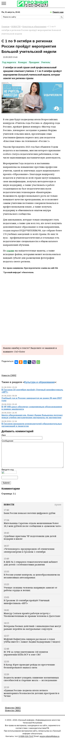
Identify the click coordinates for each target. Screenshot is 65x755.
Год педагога (9, 62)
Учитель (45, 62)
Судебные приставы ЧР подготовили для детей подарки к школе (30, 537)
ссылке (10, 250)
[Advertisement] (32, 308)
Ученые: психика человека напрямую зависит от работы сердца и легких (30, 589)
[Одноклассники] (21, 362)
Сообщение (7, 441)
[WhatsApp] (38, 362)
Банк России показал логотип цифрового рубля (29, 513)
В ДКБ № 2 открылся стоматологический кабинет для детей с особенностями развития (31, 563)
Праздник (34, 62)
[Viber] (34, 362)
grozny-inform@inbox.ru (49, 736)
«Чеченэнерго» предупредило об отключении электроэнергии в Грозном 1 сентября (29, 550)
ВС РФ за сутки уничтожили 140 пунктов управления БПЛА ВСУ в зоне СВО (26, 653)
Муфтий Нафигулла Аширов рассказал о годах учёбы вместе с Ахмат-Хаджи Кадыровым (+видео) (32, 640)
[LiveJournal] (29, 362)
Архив (57, 504)
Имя (4, 435)
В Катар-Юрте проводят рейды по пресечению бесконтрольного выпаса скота (29, 666)
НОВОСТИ (16, 26)
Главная (5, 26)
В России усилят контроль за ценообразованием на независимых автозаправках (32, 576)
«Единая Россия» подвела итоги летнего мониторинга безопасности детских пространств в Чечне (31, 693)
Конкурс (22, 62)
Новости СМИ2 (13, 707)
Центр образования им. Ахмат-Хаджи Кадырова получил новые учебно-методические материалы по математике (32, 416)
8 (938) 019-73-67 (26, 736)
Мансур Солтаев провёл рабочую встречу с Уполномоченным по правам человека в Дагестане (32, 614)
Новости (9, 504)
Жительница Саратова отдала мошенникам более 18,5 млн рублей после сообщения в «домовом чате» (32, 524)
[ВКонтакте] (16, 362)
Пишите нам (58, 12)
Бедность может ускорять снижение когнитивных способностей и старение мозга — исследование (31, 679)
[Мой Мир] (25, 362)
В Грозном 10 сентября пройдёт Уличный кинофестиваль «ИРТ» (26, 602)
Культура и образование (34, 26)
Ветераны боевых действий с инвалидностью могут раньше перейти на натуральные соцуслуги (32, 627)
